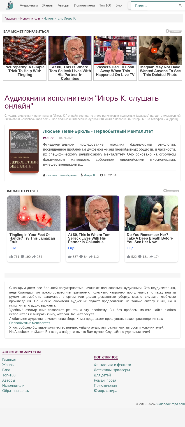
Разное (48, 138)
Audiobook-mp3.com (170, 404)
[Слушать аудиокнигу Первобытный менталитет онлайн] (24, 151)
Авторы (63, 5)
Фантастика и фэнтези (112, 365)
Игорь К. (90, 175)
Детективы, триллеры (112, 370)
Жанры (47, 5)
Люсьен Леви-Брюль (61, 175)
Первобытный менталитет (29, 323)
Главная (9, 360)
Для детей (102, 375)
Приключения (105, 385)
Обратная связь (15, 391)
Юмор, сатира (105, 391)
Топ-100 (9, 375)
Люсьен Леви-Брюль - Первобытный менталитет (98, 131)
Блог (119, 5)
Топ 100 (105, 5)
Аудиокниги (29, 5)
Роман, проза (105, 380)
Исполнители (84, 5)
